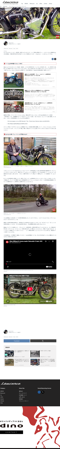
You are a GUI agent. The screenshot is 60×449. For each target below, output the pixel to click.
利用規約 (21, 399)
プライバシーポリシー (24, 401)
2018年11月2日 (24, 123)
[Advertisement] (15, 318)
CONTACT (11, 432)
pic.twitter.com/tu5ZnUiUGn (44, 121)
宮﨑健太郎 (11, 43)
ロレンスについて (23, 393)
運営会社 (21, 391)
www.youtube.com (57, 38)
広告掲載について (23, 395)
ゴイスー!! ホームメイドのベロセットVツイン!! (19, 37)
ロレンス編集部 (17, 43)
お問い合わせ (22, 397)
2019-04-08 (11, 42)
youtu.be (5, 271)
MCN (14, 54)
